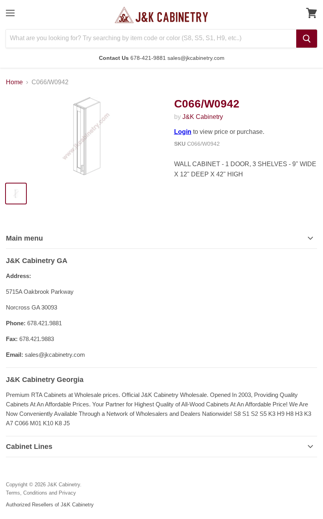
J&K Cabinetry (202, 116)
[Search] (306, 39)
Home (14, 82)
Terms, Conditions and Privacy (41, 493)
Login (182, 131)
